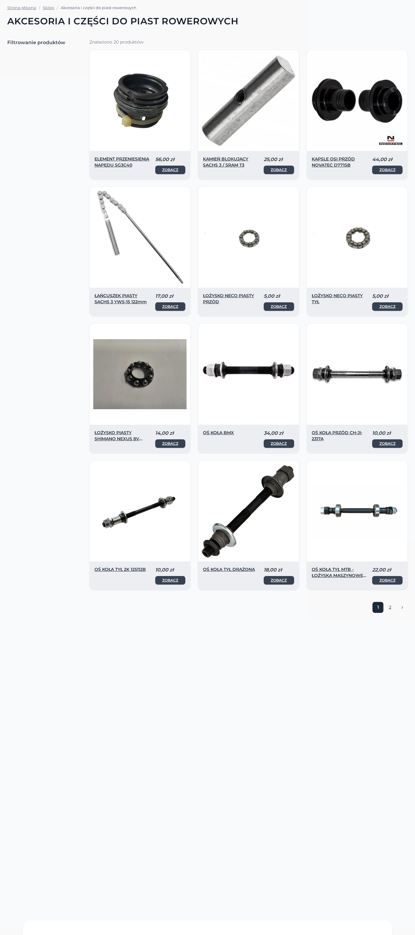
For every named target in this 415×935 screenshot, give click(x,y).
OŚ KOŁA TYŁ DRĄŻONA (229, 569)
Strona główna (21, 7)
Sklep (48, 7)
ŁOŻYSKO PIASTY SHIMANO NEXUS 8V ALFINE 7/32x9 (116, 439)
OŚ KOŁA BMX (218, 432)
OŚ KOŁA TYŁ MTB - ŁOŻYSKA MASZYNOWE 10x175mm (337, 575)
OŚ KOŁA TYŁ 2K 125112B (120, 569)
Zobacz (170, 169)
